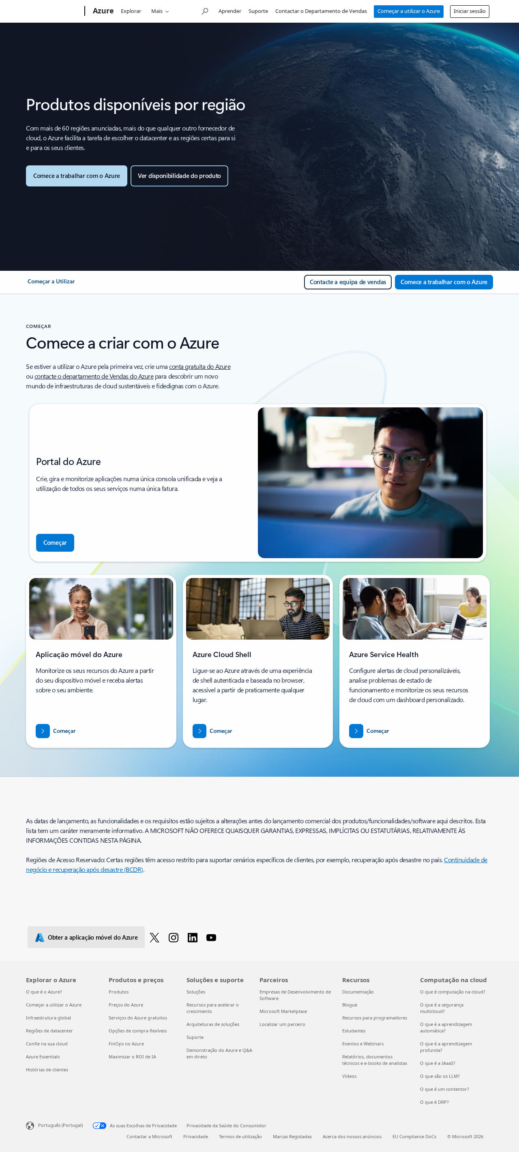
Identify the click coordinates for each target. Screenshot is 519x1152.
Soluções (196, 992)
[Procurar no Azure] (204, 10)
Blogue (349, 1005)
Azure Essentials (43, 1057)
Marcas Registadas (292, 1136)
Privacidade (195, 1136)
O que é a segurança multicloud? (441, 1008)
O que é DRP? (434, 1102)
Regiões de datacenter (49, 1031)
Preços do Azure (126, 1005)
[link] (51, 284)
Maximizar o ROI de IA (132, 1057)
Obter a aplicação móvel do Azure (92, 937)
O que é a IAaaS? (437, 1063)
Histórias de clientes (47, 1069)
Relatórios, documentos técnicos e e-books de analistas (374, 1060)
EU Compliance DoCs (414, 1136)
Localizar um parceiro (282, 1024)
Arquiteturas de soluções (213, 1024)
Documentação (358, 992)
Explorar (131, 11)
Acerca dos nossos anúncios (352, 1136)
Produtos (119, 992)
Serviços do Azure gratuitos (138, 1018)
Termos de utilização (240, 1136)
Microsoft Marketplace (283, 1011)
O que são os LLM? (440, 1076)
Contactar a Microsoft (149, 1136)
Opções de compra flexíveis (138, 1031)
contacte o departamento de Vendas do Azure (94, 376)
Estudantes (353, 1031)
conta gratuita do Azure (199, 366)
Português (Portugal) (60, 1125)
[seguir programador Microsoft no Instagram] (175, 937)
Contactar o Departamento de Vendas (321, 11)
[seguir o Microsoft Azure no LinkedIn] (194, 937)
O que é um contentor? (444, 1089)
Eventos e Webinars (363, 1044)
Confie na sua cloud (47, 1044)
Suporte (258, 11)
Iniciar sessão (470, 11)
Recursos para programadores (374, 1018)
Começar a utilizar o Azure (408, 11)
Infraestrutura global (48, 1018)
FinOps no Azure (126, 1044)
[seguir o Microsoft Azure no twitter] (156, 937)
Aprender (230, 11)
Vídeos (349, 1076)
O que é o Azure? (44, 992)
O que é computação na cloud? (452, 992)
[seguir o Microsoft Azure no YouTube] (212, 937)
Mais (157, 11)
